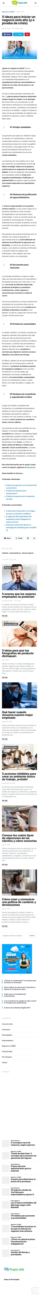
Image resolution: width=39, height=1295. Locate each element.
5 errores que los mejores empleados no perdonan (19, 595)
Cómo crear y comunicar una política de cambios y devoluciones (19, 902)
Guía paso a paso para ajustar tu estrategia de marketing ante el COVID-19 (21, 527)
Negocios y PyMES (8, 12)
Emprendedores (15, 553)
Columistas (6, 1029)
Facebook (31, 467)
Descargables (7, 1035)
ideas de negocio (28, 553)
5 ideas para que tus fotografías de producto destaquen (18, 653)
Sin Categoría (7, 1057)
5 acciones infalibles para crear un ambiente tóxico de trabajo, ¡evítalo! (19, 776)
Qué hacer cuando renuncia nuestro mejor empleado (17, 714)
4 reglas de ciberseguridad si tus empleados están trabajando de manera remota (19, 519)
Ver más (5, 616)
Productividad (7, 1051)
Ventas (4, 1062)
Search (32, 935)
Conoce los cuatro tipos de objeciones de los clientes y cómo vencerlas (19, 838)
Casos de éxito (7, 1024)
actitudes (5, 553)
